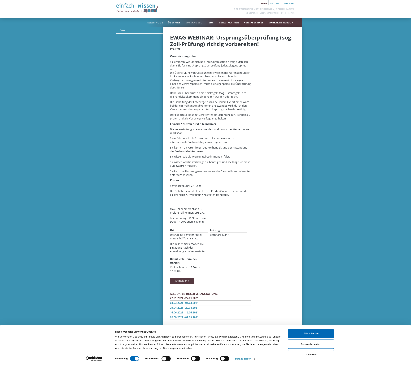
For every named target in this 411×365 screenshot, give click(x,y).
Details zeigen (243, 358)
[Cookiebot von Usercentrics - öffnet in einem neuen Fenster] (94, 358)
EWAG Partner (229, 22)
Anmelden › (182, 280)
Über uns (174, 22)
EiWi (211, 22)
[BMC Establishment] (137, 8)
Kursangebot (194, 22)
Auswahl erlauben (311, 344)
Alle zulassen (311, 333)
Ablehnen (311, 354)
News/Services (254, 22)
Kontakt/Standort (281, 22)
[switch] (166, 358)
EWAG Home (155, 22)
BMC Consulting (285, 3)
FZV (271, 3)
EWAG (264, 3)
